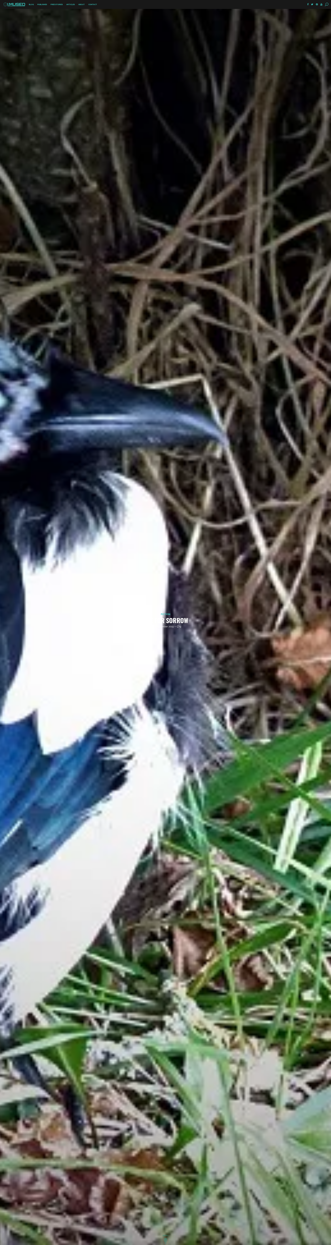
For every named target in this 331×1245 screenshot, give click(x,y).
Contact (92, 4)
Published (42, 4)
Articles (70, 4)
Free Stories (57, 4)
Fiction (165, 614)
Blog (31, 4)
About (81, 4)
